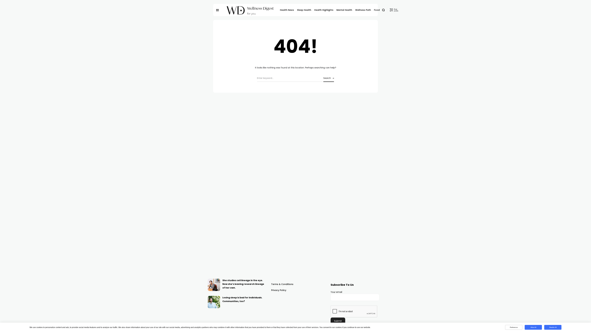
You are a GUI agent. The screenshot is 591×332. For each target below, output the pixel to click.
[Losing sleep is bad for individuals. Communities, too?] (214, 302)
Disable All (553, 327)
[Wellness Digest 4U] (249, 10)
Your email (336, 292)
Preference (514, 327)
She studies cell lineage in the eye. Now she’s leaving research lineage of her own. (243, 284)
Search (327, 78)
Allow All (533, 327)
